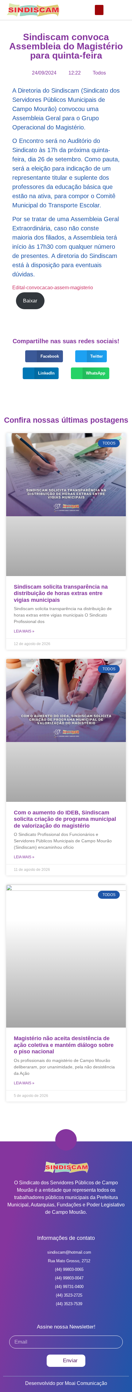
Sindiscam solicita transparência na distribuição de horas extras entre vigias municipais (61, 593)
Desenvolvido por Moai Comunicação (66, 1383)
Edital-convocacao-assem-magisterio (52, 287)
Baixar (30, 300)
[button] (99, 10)
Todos (99, 72)
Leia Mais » (24, 631)
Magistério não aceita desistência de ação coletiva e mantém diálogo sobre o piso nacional (64, 1045)
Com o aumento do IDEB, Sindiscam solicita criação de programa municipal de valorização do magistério (65, 819)
